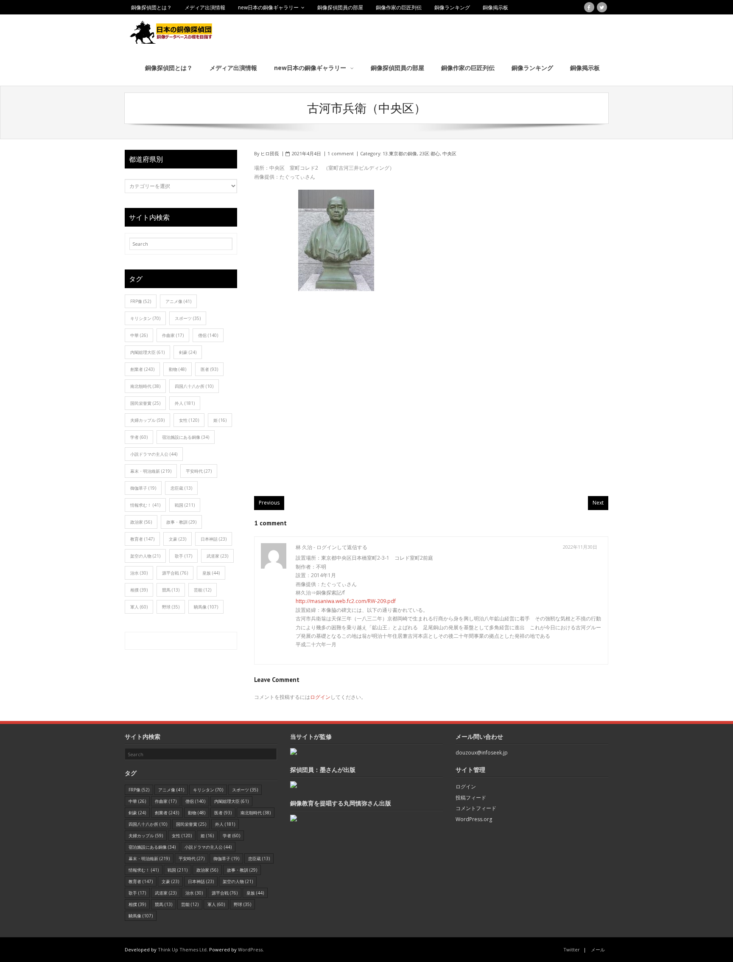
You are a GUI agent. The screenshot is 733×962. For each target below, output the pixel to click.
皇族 (211, 573)
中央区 (449, 153)
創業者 (142, 369)
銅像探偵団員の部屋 (340, 7)
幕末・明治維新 (150, 471)
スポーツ (188, 318)
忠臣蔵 (181, 488)
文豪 (177, 539)
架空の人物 (145, 556)
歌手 (183, 556)
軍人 (139, 607)
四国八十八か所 (194, 386)
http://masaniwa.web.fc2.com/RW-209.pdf (346, 601)
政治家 (141, 522)
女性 (189, 420)
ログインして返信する (341, 547)
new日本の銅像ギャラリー (268, 7)
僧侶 (208, 335)
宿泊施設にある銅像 (185, 437)
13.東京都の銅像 (400, 153)
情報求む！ (145, 505)
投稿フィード (471, 797)
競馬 (170, 590)
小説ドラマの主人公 (153, 454)
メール (598, 949)
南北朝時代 (145, 386)
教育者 (142, 539)
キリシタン (145, 318)
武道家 (217, 556)
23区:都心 (430, 153)
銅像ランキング (452, 7)
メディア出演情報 (205, 7)
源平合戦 (175, 573)
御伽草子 (143, 488)
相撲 (139, 590)
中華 (139, 335)
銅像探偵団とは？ (151, 7)
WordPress (250, 949)
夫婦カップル (147, 420)
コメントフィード (476, 808)
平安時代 (199, 471)
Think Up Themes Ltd (182, 949)
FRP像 (140, 301)
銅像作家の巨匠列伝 (399, 7)
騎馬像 (206, 607)
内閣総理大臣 (147, 352)
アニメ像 (178, 301)
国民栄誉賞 (145, 403)
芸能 (202, 590)
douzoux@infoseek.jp (482, 752)
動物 (177, 369)
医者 (209, 369)
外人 (185, 403)
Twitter (571, 949)
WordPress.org (474, 819)
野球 (170, 607)
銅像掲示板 (495, 7)
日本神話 (214, 539)
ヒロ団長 (269, 153)
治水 (139, 573)
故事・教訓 (181, 522)
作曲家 (173, 335)
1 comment (340, 153)
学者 (139, 437)
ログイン (320, 697)
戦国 (185, 505)
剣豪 (187, 352)
